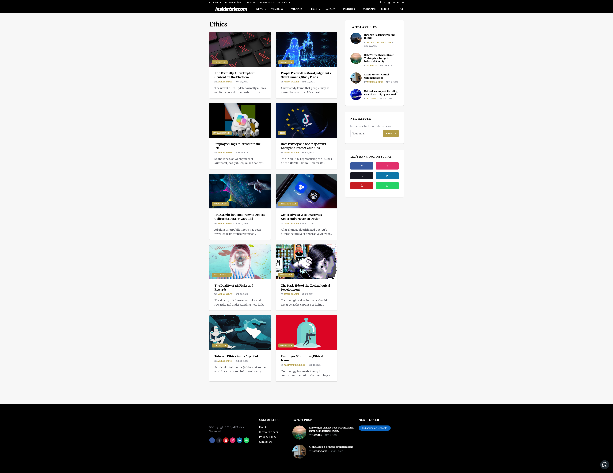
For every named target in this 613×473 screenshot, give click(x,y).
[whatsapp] (403, 2)
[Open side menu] (210, 9)
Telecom (277, 8)
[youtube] (389, 2)
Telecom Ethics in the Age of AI (236, 356)
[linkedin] (398, 2)
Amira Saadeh (224, 82)
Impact (330, 8)
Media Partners (268, 432)
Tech (314, 8)
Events (263, 427)
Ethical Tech (219, 62)
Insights (349, 8)
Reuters (372, 98)
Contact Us (215, 2)
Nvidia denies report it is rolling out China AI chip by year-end (381, 93)
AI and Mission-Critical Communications (376, 76)
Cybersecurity (220, 204)
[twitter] (385, 2)
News (260, 8)
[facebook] (380, 2)
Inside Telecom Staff (379, 42)
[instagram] (394, 2)
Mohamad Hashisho (295, 365)
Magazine (369, 8)
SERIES (385, 8)
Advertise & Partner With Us (274, 2)
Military (297, 8)
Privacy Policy (233, 2)
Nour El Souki (375, 82)
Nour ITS (372, 65)
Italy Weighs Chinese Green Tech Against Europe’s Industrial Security (379, 58)
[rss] (387, 175)
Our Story (250, 2)
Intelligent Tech (221, 133)
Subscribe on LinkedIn (374, 427)
